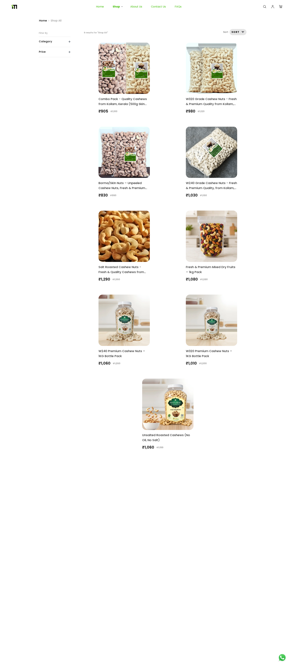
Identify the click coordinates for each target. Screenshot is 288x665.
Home (43, 21)
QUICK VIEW (124, 69)
